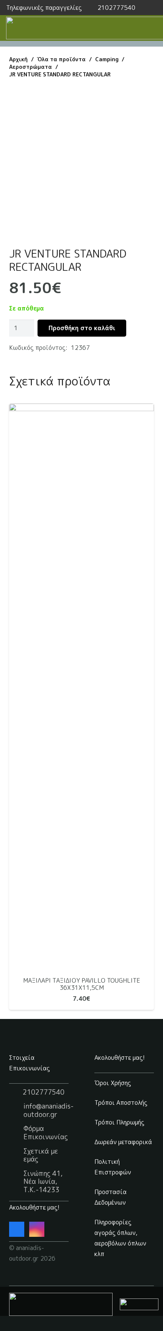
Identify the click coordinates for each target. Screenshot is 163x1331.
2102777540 (43, 1092)
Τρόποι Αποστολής (120, 1102)
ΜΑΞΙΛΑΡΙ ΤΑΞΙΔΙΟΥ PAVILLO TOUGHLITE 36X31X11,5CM (81, 984)
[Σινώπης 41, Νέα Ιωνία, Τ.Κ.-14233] (16, 1181)
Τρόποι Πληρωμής (119, 1122)
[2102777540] (16, 1092)
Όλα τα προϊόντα (61, 59)
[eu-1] (61, 1304)
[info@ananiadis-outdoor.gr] (16, 1110)
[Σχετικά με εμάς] (16, 1155)
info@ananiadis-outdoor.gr (49, 1110)
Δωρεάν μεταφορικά (123, 1142)
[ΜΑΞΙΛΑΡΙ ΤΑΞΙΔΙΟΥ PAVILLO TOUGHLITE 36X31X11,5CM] (81, 687)
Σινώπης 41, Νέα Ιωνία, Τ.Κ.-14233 (43, 1181)
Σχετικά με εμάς (41, 1155)
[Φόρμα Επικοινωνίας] (16, 1132)
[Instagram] (36, 1229)
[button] (153, 7)
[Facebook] (16, 1229)
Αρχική (18, 59)
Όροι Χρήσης (112, 1083)
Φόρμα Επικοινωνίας (46, 1133)
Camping (107, 59)
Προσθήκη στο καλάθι (82, 328)
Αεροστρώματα (30, 67)
